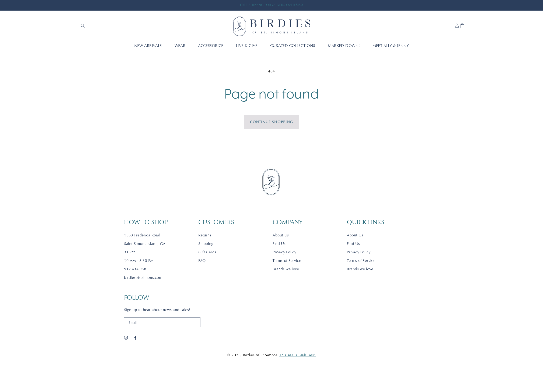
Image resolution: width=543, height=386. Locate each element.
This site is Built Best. (297, 355)
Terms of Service (287, 260)
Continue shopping (271, 121)
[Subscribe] (195, 322)
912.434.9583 (136, 269)
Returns (204, 235)
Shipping (205, 243)
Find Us (279, 243)
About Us (281, 235)
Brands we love (286, 269)
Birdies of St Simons (260, 355)
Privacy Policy (284, 252)
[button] (83, 26)
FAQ (202, 260)
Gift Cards (207, 252)
